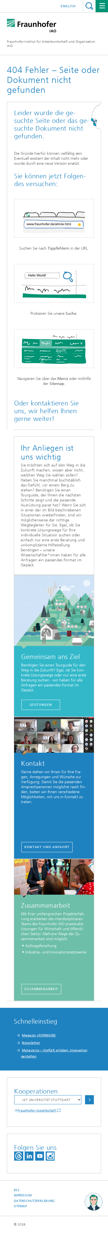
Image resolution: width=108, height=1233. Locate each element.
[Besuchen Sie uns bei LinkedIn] (29, 1156)
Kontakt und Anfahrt (47, 847)
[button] (93, 1202)
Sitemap (20, 1206)
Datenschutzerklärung (34, 1201)
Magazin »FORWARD (39, 1035)
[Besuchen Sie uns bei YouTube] (39, 1156)
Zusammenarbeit (41, 989)
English (68, 6)
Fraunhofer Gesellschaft (36, 1110)
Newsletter (31, 1043)
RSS (16, 1190)
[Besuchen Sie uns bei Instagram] (50, 1156)
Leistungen (41, 705)
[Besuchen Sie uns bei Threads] (18, 1156)
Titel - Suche (89, 6)
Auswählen (89, 1099)
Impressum (23, 1195)
